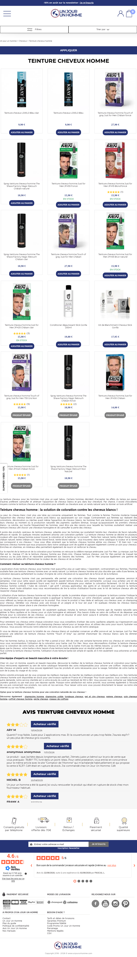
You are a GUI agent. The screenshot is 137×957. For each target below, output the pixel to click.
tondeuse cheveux (74, 696)
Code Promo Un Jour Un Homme (63, 926)
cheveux (16, 499)
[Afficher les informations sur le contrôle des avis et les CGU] (25, 873)
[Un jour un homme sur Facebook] (95, 903)
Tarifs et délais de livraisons (60, 918)
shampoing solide (54, 696)
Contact (7, 918)
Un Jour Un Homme (12, 921)
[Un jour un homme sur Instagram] (115, 903)
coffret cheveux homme (20, 699)
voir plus (111, 865)
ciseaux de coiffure (58, 699)
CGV (49, 933)
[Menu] (7, 13)
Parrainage (52, 928)
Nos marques (9, 931)
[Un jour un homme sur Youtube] (105, 903)
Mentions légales (55, 931)
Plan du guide (9, 923)
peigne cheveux (114, 696)
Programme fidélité (56, 923)
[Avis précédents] (31, 865)
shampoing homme (34, 696)
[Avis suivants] (134, 865)
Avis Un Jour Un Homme (15, 928)
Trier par (101, 29)
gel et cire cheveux (95, 696)
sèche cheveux (41, 699)
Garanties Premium (56, 921)
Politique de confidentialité (16, 926)
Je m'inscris (98, 844)
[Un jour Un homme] (67, 13)
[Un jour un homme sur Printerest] (125, 903)
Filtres (36, 29)
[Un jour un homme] (68, 945)
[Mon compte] (120, 13)
